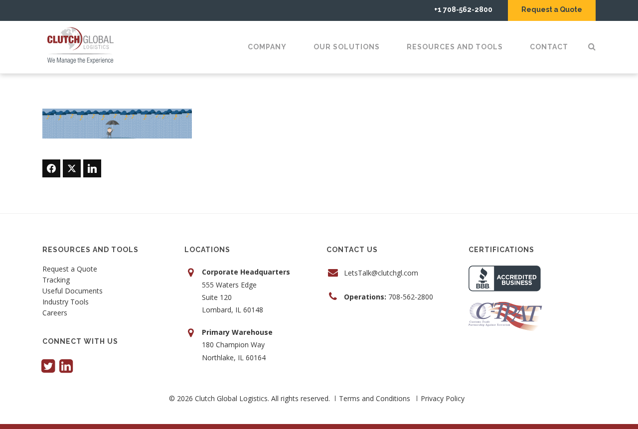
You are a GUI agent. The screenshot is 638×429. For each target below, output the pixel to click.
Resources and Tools (455, 47)
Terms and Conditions (374, 398)
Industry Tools (65, 302)
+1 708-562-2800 (463, 9)
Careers (54, 313)
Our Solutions (347, 47)
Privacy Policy (443, 398)
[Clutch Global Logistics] (84, 45)
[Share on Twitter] (72, 168)
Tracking (56, 281)
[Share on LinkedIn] (92, 168)
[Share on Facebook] (51, 168)
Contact (549, 47)
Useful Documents (72, 291)
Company (267, 47)
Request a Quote (551, 9)
